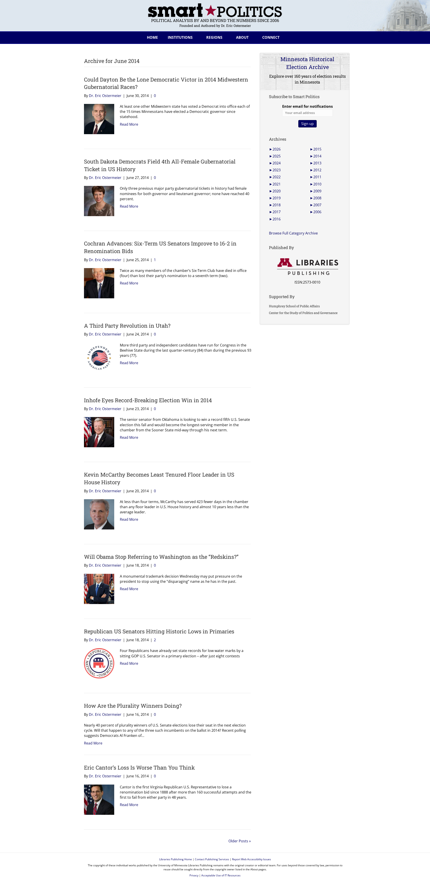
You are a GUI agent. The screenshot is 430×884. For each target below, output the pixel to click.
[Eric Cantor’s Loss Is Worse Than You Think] (97, 799)
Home (152, 37)
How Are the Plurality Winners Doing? (133, 705)
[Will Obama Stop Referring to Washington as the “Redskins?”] (97, 588)
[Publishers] (307, 267)
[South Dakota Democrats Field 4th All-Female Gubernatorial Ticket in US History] (97, 200)
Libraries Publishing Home (175, 859)
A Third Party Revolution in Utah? (127, 325)
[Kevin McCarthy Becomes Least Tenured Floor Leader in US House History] (97, 514)
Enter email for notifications (307, 106)
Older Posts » (239, 841)
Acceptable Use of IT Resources (221, 875)
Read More (129, 124)
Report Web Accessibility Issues (251, 859)
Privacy (193, 875)
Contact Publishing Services (212, 859)
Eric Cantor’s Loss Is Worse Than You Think (139, 767)
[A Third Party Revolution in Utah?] (97, 357)
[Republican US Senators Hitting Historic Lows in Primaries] (97, 662)
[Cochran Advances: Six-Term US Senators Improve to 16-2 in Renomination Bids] (97, 282)
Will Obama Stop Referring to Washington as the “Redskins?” (161, 556)
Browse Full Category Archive (293, 233)
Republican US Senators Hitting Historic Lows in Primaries (159, 631)
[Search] (342, 37)
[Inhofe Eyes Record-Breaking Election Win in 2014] (97, 431)
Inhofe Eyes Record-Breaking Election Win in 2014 (148, 400)
